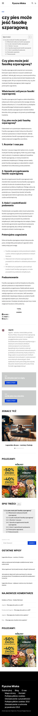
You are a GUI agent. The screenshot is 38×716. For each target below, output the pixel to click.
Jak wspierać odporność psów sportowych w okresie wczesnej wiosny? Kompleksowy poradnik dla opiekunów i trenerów (18, 576)
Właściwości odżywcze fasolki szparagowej (18, 42)
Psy (3, 11)
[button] (35, 3)
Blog (17, 690)
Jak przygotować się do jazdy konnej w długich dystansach (18, 569)
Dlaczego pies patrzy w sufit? (15, 605)
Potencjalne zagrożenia (13, 52)
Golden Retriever (18, 600)
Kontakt (22, 693)
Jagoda (10, 330)
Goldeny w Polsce (7, 600)
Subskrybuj (7, 690)
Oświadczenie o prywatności (17, 699)
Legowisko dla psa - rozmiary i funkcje (19, 445)
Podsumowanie (11, 54)
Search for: (6, 539)
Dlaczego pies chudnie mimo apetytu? (17, 615)
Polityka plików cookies (15, 696)
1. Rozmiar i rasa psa (12, 46)
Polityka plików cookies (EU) (17, 701)
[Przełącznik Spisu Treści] (29, 37)
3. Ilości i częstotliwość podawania (16, 50)
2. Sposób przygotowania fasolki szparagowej (19, 48)
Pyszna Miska (19, 3)
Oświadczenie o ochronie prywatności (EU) (16, 705)
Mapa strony (10, 693)
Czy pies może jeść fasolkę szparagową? (15, 40)
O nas (24, 690)
